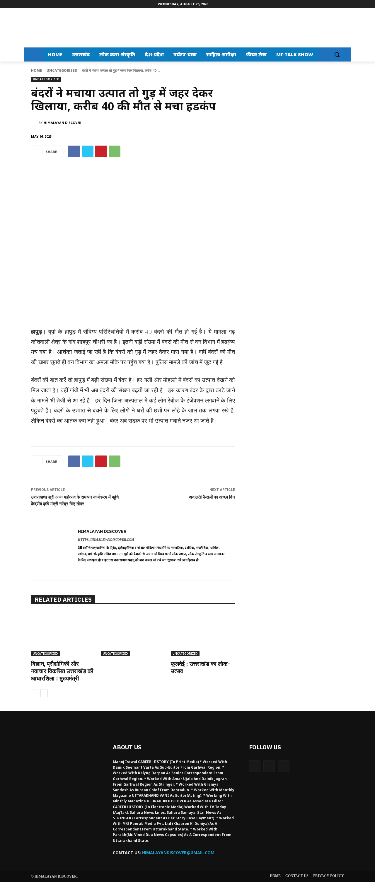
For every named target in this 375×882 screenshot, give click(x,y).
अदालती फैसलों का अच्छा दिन (212, 497)
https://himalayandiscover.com (106, 539)
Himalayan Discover (62, 122)
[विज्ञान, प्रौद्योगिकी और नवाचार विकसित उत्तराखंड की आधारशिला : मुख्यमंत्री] (63, 633)
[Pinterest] (101, 151)
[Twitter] (87, 151)
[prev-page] (34, 693)
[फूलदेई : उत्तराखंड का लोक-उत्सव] (203, 633)
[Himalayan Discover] (48, 27)
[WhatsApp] (114, 151)
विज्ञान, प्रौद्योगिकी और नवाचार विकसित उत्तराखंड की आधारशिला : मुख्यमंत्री (62, 671)
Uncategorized (62, 70)
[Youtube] (283, 766)
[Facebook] (74, 151)
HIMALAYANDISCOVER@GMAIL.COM (178, 852)
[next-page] (44, 693)
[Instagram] (269, 766)
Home (36, 70)
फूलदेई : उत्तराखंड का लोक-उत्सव (200, 667)
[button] (337, 54)
